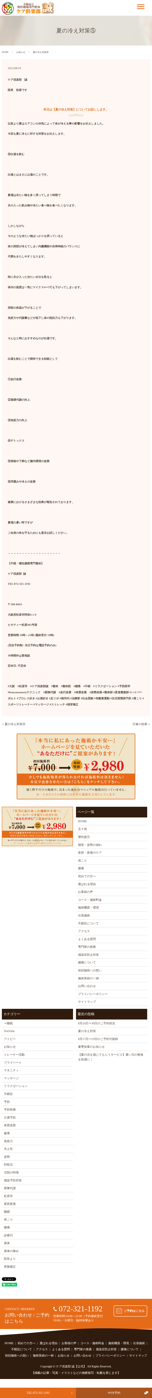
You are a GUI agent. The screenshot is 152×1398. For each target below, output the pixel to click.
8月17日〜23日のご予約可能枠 (98, 1039)
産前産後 (10, 1203)
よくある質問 (87, 939)
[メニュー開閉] (140, 6)
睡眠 (7, 1211)
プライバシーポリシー (93, 994)
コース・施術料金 (90, 899)
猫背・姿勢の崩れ (90, 844)
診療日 (8, 1235)
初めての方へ (87, 876)
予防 (7, 1101)
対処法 (8, 1164)
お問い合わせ (87, 986)
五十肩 (82, 829)
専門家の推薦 (87, 946)
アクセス (84, 931)
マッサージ (11, 1078)
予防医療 (10, 1109)
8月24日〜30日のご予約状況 (96, 1023)
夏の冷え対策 (87, 1031)
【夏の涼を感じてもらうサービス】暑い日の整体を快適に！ (110, 1057)
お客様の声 (85, 891)
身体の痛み (11, 1251)
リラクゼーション (16, 1086)
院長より (10, 1258)
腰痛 (7, 1227)
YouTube (9, 1031)
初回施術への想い (90, 970)
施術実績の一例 (88, 978)
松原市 (8, 1196)
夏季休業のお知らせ (91, 1046)
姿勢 (7, 1156)
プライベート (13, 1062)
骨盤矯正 (10, 1266)
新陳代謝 (10, 1188)
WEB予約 (114, 1392)
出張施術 (84, 915)
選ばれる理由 (87, 884)
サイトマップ (87, 1001)
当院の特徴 (11, 1172)
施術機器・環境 (88, 907)
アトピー (10, 1039)
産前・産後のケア (90, 852)
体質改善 (10, 1125)
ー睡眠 (8, 1023)
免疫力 (8, 1141)
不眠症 (8, 1093)
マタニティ (11, 1070)
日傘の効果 (140, 724)
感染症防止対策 (88, 954)
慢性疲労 (84, 836)
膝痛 (81, 868)
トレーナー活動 (14, 1054)
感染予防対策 (13, 1180)
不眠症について (88, 923)
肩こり (82, 860)
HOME (5, 52)
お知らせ (20, 52)
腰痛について (87, 962)
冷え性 (8, 1148)
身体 (7, 1243)
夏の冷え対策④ (15, 724)
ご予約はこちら (134, 1310)
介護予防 (10, 1117)
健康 (7, 1133)
